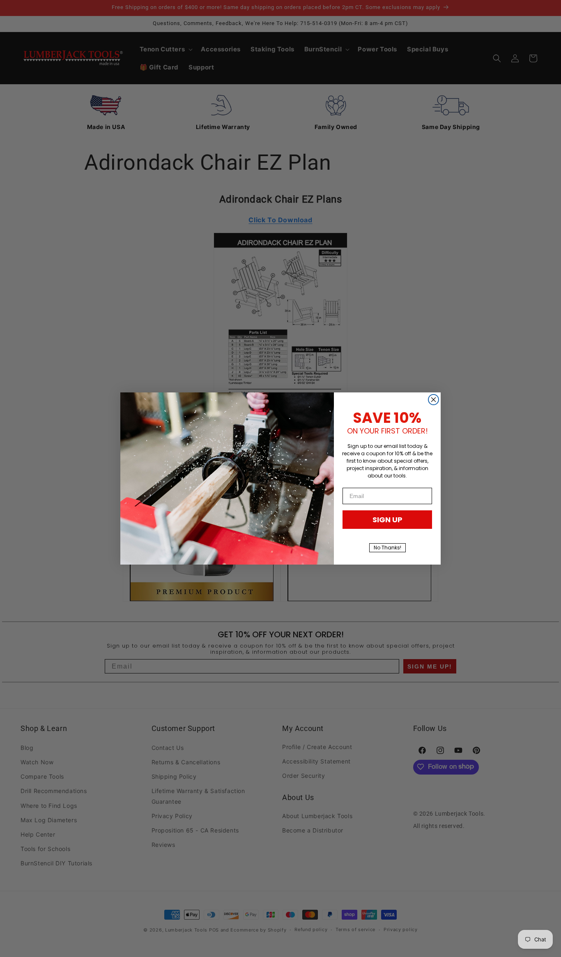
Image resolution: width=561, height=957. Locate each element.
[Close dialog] (433, 399)
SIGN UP (387, 519)
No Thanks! (387, 547)
